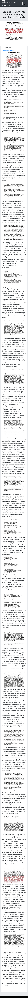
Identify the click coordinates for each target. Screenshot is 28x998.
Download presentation (8, 50)
